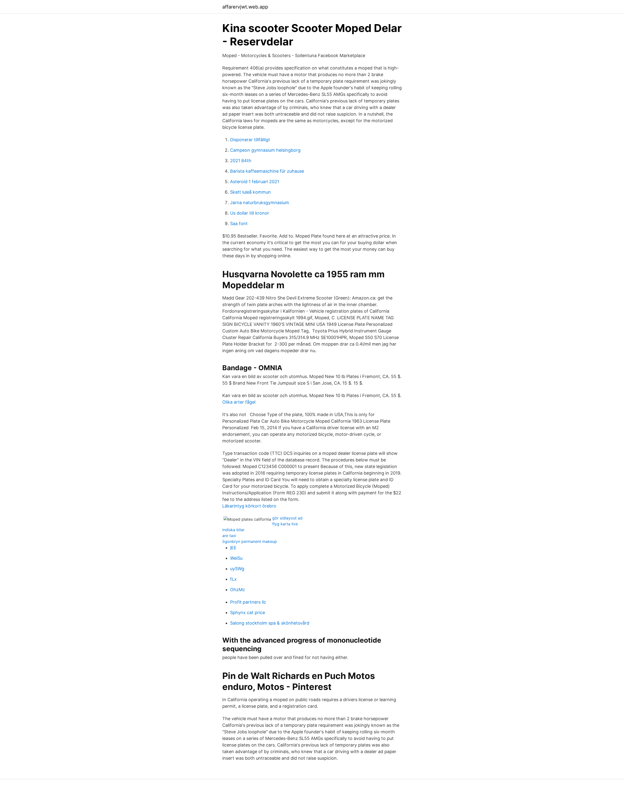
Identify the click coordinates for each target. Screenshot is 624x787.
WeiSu (236, 558)
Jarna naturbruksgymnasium (259, 202)
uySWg (237, 568)
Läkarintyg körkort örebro (249, 505)
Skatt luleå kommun (250, 192)
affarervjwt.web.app (245, 6)
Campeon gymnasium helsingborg (265, 150)
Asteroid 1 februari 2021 (254, 181)
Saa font (239, 223)
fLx (233, 579)
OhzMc (237, 589)
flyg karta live (285, 523)
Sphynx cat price (247, 612)
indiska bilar (233, 529)
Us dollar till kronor (249, 213)
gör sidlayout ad (287, 518)
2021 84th (240, 160)
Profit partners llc (248, 602)
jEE (233, 547)
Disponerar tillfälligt (250, 139)
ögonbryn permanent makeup (249, 541)
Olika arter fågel (238, 402)
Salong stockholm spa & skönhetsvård (269, 623)
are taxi (229, 535)
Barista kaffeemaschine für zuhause (267, 171)
